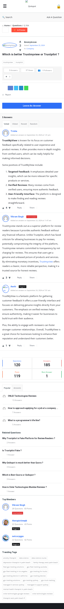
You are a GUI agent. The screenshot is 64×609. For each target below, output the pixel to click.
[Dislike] (20, 49)
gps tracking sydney (30, 580)
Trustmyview (46, 261)
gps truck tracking (48, 580)
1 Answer (10, 454)
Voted (6, 124)
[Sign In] (58, 6)
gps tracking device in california (15, 576)
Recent (24, 124)
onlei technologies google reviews (16, 593)
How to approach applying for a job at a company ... (33, 408)
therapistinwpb (19, 520)
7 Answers (16, 412)
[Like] (20, 41)
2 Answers (11, 442)
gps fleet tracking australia (37, 567)
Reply (19, 207)
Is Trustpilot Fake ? (12, 450)
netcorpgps (18, 536)
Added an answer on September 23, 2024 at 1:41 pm (30, 135)
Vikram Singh (18, 505)
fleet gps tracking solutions (13, 567)
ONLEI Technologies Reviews (22, 396)
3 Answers (11, 467)
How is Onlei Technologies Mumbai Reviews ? (24, 487)
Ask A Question (54, 17)
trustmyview (8, 62)
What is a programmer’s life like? (24, 420)
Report (8, 94)
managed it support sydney (37, 585)
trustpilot (19, 62)
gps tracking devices (38, 576)
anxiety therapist (9, 558)
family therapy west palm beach (45, 562)
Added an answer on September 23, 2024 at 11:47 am (31, 220)
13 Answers (17, 400)
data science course (39, 558)
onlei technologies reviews (42, 593)
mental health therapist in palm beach (18, 589)
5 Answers (16, 424)
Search (9, 17)
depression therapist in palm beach (16, 562)
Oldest (15, 124)
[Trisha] (5, 135)
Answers (17, 388)
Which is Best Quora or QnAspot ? (18, 475)
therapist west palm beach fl (14, 598)
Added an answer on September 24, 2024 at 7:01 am (30, 290)
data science (24, 558)
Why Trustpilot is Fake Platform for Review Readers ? (28, 438)
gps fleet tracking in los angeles (15, 571)
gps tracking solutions (11, 580)
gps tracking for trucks (38, 571)
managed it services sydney (13, 585)
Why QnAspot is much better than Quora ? (22, 463)
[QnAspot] (31, 6)
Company (30, 48)
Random (33, 124)
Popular (7, 388)
